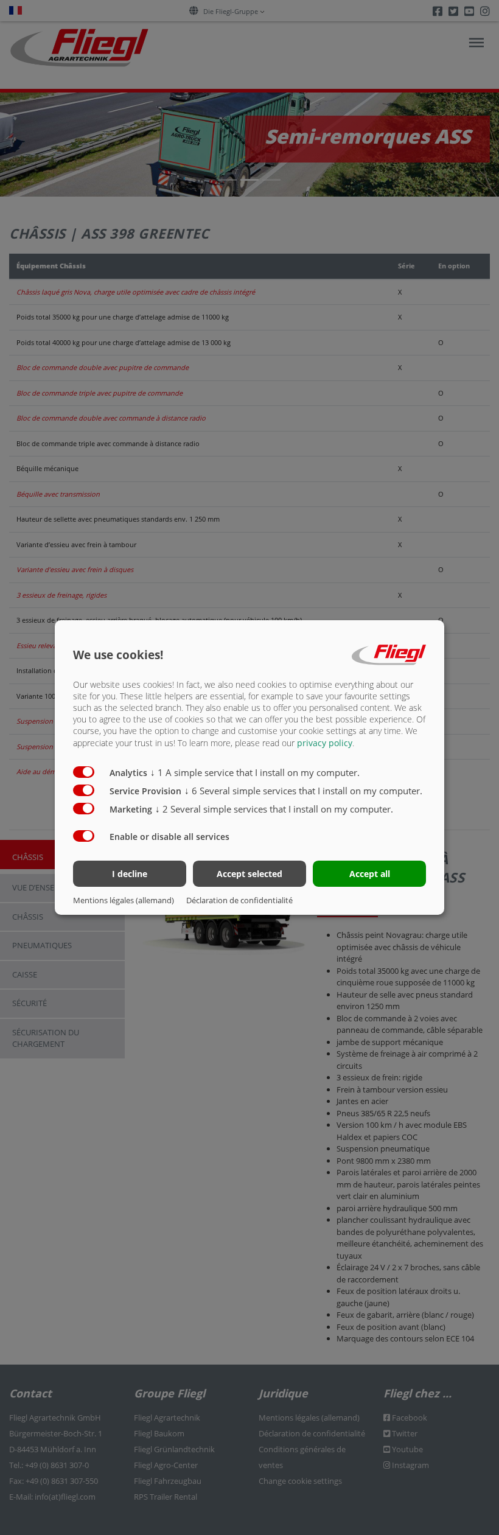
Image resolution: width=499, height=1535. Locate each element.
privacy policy (324, 743)
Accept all (369, 873)
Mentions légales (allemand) (123, 900)
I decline (129, 873)
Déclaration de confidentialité (239, 900)
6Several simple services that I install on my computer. (303, 791)
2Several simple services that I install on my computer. (274, 809)
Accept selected (249, 873)
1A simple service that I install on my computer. (255, 772)
